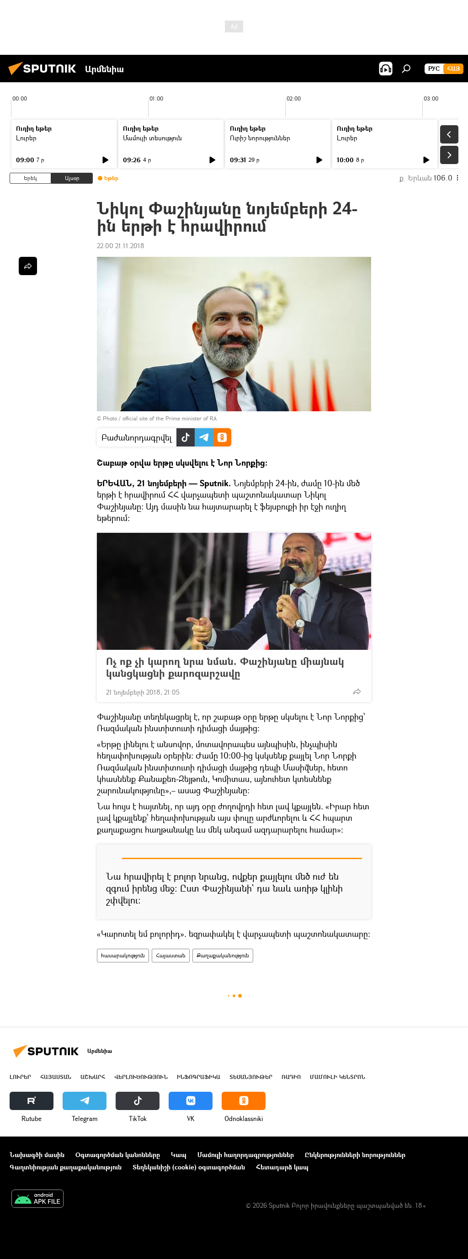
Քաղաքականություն (223, 955)
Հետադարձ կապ (282, 1167)
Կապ (178, 1154)
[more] (357, 691)
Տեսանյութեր (250, 1077)
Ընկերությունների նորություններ (355, 1154)
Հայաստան (171, 955)
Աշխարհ (92, 1077)
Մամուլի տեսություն (152, 137)
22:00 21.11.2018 (120, 245)
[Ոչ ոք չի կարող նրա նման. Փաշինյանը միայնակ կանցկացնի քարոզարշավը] (234, 591)
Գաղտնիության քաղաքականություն (66, 1167)
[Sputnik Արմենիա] (45, 76)
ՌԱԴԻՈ (291, 1077)
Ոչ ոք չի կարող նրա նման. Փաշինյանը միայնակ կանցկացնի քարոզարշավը (225, 667)
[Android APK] (37, 1200)
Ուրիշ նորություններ (260, 137)
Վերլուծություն (141, 1077)
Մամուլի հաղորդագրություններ (245, 1154)
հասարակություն (123, 955)
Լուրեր (26, 137)
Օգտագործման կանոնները (117, 1154)
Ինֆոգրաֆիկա (198, 1077)
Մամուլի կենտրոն (337, 1077)
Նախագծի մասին (37, 1154)
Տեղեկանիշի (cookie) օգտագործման (189, 1167)
